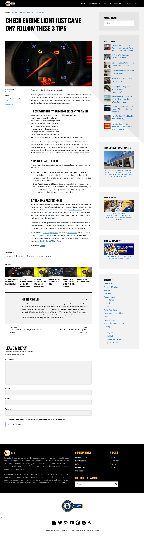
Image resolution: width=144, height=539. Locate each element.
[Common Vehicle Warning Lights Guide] (55, 272)
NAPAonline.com (81, 464)
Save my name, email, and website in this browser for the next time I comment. (37, 419)
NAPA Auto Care (110, 310)
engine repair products (50, 233)
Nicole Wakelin (28, 13)
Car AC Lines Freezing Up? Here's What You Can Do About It (122, 109)
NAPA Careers (80, 461)
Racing (117, 3)
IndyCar (109, 333)
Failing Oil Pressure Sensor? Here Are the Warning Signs (40, 283)
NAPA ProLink (80, 468)
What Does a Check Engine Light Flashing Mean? (12, 281)
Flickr (43, 246)
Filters (109, 307)
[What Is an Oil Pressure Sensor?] (84, 272)
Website (8, 409)
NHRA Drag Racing (113, 339)
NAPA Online (72, 233)
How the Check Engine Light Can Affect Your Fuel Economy (69, 283)
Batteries (110, 300)
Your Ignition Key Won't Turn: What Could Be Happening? (121, 89)
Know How (40, 13)
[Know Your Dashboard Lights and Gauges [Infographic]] (27, 272)
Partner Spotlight (111, 320)
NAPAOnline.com (131, 3)
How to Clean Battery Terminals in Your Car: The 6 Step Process (123, 127)
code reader (48, 212)
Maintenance (94, 3)
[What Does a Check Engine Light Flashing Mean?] (12, 272)
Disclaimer (114, 461)
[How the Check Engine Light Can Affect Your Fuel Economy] (70, 272)
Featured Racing (111, 287)
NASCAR (109, 336)
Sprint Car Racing (113, 343)
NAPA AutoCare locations (45, 235)
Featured (108, 284)
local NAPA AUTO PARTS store (51, 241)
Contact (113, 458)
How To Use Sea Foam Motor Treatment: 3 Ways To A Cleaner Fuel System (122, 48)
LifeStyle (107, 3)
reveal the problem (75, 210)
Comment (9, 359)
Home (83, 3)
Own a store (80, 471)
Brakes (109, 303)
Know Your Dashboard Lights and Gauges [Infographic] (26, 283)
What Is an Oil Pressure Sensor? (83, 280)
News (106, 317)
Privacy (113, 464)
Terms (112, 468)
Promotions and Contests (114, 323)
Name (8, 388)
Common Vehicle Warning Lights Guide (54, 281)
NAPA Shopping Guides (113, 313)
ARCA (108, 329)
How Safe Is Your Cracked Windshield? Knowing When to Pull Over (122, 99)
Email (7, 398)
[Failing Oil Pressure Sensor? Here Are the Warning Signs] (41, 272)
